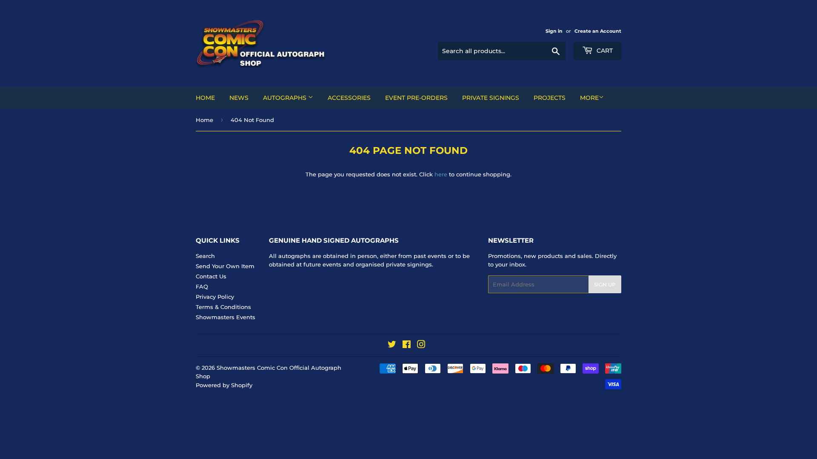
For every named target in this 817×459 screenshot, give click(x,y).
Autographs (285, 98)
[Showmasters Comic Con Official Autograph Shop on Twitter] (392, 345)
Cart (604, 50)
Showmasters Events (225, 317)
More (589, 98)
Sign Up (605, 284)
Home (205, 98)
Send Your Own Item (225, 266)
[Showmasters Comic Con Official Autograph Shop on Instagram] (421, 345)
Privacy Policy (215, 296)
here (440, 174)
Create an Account (597, 31)
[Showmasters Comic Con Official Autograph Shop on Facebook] (406, 345)
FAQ (202, 286)
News (239, 98)
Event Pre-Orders (416, 98)
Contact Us (211, 276)
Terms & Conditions (223, 306)
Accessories (349, 98)
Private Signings (490, 98)
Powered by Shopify (224, 385)
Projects (550, 98)
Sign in (554, 31)
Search (205, 255)
